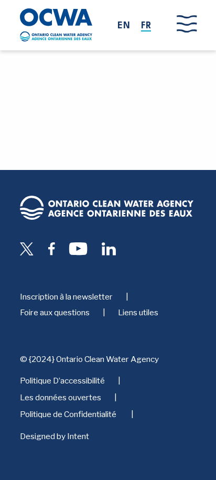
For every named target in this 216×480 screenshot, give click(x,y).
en (123, 26)
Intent (78, 436)
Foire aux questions (55, 312)
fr (146, 26)
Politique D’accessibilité (62, 381)
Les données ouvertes (60, 397)
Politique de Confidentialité (69, 414)
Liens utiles (138, 312)
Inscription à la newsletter (66, 297)
